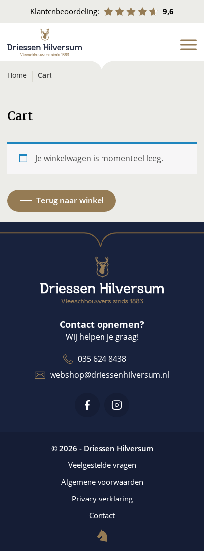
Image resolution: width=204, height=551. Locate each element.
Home (17, 75)
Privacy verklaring (102, 498)
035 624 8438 (102, 358)
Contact (102, 515)
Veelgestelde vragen (102, 465)
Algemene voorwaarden (102, 482)
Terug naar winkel (69, 200)
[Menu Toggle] (188, 44)
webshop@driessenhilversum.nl (109, 374)
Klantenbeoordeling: (102, 11)
